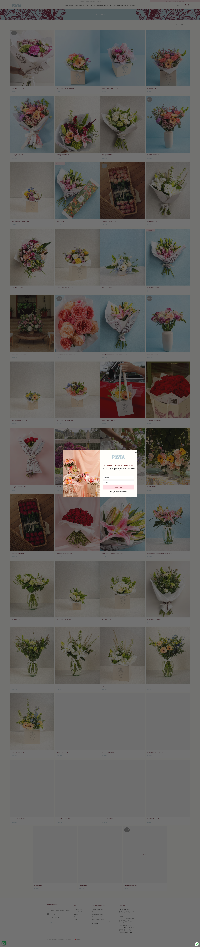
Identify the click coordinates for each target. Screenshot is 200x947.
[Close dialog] (135, 452)
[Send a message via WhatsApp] (197, 944)
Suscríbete (118, 487)
